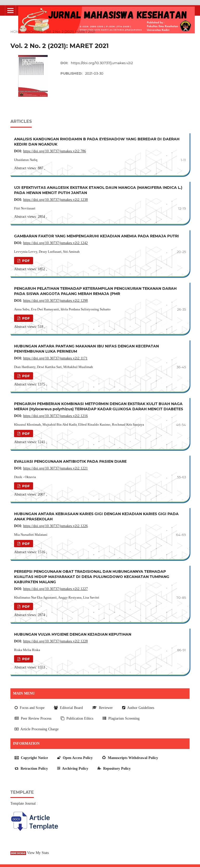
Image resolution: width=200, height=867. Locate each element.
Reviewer (105, 708)
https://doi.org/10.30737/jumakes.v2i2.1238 (55, 200)
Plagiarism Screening (123, 718)
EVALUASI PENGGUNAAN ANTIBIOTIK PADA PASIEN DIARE (70, 461)
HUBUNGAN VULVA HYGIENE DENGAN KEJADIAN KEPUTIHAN (72, 634)
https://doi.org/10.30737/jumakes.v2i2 (102, 63)
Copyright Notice (34, 758)
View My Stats (38, 853)
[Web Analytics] (18, 853)
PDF (25, 260)
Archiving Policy (74, 768)
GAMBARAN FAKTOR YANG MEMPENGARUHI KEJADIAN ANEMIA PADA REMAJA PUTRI (96, 236)
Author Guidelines (140, 708)
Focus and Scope (32, 708)
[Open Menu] (10, 10)
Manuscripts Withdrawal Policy (132, 758)
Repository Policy (116, 768)
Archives (34, 31)
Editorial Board (71, 708)
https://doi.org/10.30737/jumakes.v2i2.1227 (55, 589)
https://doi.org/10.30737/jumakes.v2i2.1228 (55, 641)
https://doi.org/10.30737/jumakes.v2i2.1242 (55, 243)
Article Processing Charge (39, 729)
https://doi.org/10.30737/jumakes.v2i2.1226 (55, 526)
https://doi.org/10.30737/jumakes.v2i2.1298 (55, 301)
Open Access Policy (77, 758)
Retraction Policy (34, 768)
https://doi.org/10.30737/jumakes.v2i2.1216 (55, 416)
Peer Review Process (35, 718)
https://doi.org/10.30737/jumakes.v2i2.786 (54, 151)
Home (16, 31)
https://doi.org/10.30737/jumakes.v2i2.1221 (55, 468)
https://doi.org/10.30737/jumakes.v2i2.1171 (55, 358)
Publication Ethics (79, 718)
